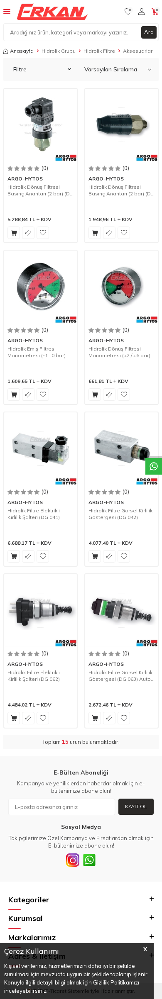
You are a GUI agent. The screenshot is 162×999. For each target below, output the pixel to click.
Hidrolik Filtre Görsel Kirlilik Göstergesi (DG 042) (120, 513)
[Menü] (6, 11)
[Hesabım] (141, 11)
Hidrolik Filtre (99, 51)
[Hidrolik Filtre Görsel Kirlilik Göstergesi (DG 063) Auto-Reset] (121, 610)
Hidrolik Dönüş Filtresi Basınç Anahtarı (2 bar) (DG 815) (40, 190)
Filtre (20, 69)
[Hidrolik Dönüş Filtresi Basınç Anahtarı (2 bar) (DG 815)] (40, 125)
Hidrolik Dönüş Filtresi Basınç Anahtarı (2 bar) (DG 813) (121, 190)
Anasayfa (22, 51)
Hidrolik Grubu (59, 51)
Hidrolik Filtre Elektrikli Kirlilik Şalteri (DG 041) (33, 513)
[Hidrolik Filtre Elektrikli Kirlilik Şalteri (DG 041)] (40, 448)
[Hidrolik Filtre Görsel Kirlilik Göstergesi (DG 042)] (121, 448)
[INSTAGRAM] (72, 860)
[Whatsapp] (89, 860)
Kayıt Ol (136, 806)
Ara (149, 32)
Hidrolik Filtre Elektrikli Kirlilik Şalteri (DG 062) (33, 675)
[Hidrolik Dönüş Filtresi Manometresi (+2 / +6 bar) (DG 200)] (121, 287)
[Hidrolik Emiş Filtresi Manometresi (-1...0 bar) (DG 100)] (40, 287)
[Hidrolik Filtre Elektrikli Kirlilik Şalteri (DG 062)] (40, 610)
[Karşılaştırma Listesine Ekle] (28, 233)
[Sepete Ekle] (13, 233)
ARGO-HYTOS (25, 178)
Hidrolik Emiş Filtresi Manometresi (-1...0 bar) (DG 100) (36, 352)
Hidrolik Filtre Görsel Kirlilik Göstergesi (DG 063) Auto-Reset (120, 675)
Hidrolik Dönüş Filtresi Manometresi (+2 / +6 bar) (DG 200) (119, 352)
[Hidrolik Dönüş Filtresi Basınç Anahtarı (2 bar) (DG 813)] (121, 125)
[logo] (52, 11)
